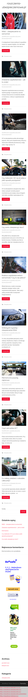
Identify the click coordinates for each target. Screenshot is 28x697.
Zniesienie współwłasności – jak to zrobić (13, 527)
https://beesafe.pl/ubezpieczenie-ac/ (10, 691)
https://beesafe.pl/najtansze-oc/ (9, 696)
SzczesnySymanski (6, 38)
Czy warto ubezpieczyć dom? (13, 227)
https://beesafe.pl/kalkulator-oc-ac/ (10, 687)
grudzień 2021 (5, 663)
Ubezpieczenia (7, 56)
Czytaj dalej (6, 50)
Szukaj (3, 509)
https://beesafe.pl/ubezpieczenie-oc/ (10, 689)
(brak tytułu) (5, 530)
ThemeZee (23, 683)
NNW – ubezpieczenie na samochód (12, 524)
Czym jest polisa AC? (9, 428)
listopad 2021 (5, 665)
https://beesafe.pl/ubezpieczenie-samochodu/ (13, 694)
